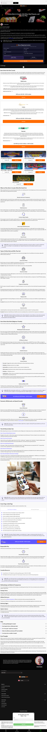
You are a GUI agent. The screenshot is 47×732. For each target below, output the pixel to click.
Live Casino (3, 706)
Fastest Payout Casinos (5, 695)
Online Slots (3, 701)
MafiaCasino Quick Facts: (7, 91)
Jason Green (8, 26)
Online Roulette (3, 703)
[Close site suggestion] (46, 1)
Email (14, 717)
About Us (2, 684)
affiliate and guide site (11, 599)
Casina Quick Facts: (6, 115)
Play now (16, 160)
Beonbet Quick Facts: (6, 140)
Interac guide (20, 420)
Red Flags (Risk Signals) (35, 509)
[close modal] (33, 713)
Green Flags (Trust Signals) (12, 509)
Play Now (23, 97)
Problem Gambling (4, 689)
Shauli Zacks (7, 24)
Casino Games (3, 699)
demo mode (11, 38)
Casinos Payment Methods (5, 697)
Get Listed (3, 687)
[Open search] (45, 5)
